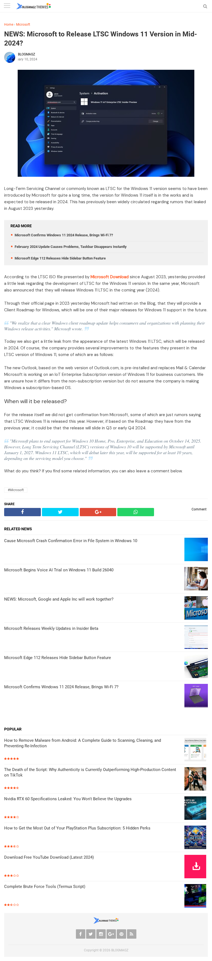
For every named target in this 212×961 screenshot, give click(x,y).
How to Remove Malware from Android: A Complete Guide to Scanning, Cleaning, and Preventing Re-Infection (82, 743)
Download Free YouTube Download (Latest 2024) (49, 857)
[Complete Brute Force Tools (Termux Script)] (196, 896)
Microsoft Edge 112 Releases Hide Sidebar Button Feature (60, 258)
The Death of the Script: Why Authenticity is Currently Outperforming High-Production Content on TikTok (90, 772)
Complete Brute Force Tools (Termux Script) (44, 886)
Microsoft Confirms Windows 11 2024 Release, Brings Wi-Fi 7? (64, 235)
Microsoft (23, 24)
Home (8, 24)
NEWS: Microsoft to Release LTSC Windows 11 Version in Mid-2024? (100, 38)
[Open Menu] (7, 6)
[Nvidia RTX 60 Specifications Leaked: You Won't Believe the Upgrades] (196, 808)
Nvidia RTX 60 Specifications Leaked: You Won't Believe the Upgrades (68, 798)
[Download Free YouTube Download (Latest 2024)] (196, 867)
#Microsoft (16, 490)
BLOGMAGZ (119, 950)
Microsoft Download (110, 277)
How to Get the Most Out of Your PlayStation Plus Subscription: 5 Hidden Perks (77, 828)
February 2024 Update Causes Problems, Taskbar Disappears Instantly (71, 247)
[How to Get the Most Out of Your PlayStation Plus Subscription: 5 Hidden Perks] (196, 838)
